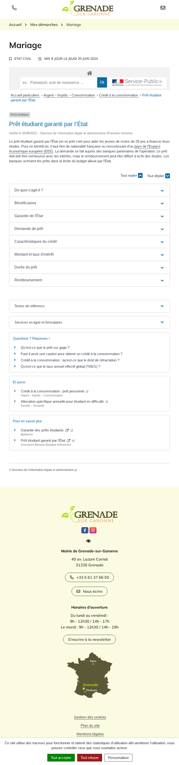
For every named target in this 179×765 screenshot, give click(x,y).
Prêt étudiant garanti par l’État (43, 440)
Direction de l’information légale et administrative (43, 470)
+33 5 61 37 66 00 (92, 577)
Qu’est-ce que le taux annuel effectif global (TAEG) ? (60, 366)
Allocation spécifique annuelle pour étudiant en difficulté (63, 401)
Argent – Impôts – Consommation (70, 95)
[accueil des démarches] (89, 72)
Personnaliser (118, 758)
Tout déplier (156, 174)
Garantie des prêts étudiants (43, 430)
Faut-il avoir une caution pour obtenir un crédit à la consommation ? (71, 354)
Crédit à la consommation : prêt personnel (53, 391)
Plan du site (90, 725)
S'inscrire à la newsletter (89, 639)
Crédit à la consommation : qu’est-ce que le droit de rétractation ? (70, 360)
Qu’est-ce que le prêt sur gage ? (45, 347)
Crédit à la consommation (119, 95)
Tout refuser (90, 758)
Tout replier (129, 175)
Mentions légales (90, 734)
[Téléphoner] (15, 7)
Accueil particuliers (25, 95)
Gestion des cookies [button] (90, 717)
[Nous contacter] (164, 7)
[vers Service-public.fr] (137, 83)
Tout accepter (61, 758)
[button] (89, 190)
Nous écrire (93, 591)
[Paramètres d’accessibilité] (90, 541)
